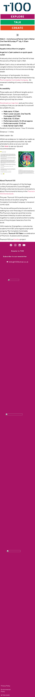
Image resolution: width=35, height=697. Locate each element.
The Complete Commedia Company (14, 80)
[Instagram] (15, 245)
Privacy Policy (5, 686)
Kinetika (16, 239)
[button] (17, 35)
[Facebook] (11, 245)
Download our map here (9, 103)
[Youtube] (24, 245)
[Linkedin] (20, 245)
